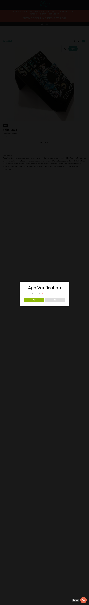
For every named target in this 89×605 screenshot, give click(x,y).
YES (34, 300)
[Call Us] (83, 600)
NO (55, 300)
